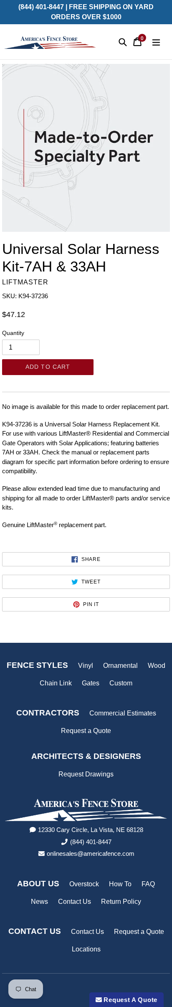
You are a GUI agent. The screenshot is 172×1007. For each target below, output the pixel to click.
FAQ (148, 884)
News (39, 901)
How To (120, 884)
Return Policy (121, 901)
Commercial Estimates (122, 713)
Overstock (84, 884)
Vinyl (85, 665)
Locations (86, 949)
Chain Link (56, 683)
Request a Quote (86, 730)
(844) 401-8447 (90, 841)
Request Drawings (86, 774)
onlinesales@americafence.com (90, 853)
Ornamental (120, 665)
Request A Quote (129, 999)
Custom (120, 683)
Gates (90, 683)
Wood (156, 665)
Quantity (13, 333)
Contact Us (74, 901)
